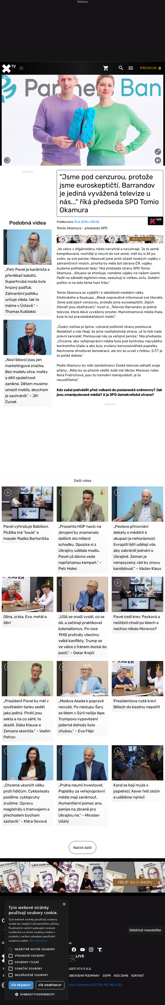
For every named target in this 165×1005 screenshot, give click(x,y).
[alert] (36, 950)
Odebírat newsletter (145, 930)
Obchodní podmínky (84, 975)
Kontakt (137, 975)
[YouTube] (82, 949)
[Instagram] (91, 949)
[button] (36, 994)
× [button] (64, 904)
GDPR (107, 975)
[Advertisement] (82, 30)
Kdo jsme (121, 975)
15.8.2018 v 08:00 (86, 222)
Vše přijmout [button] (21, 985)
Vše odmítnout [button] (49, 985)
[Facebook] (74, 949)
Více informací (38, 940)
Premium (149, 68)
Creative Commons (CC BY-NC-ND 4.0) (92, 985)
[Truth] (100, 949)
